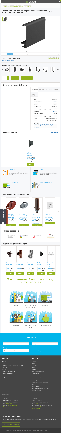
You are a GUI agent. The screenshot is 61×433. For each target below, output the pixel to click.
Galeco (55, 101)
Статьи (33, 384)
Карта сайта (35, 380)
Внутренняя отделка (7, 373)
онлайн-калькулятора (44, 185)
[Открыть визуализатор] (4, 216)
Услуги (33, 363)
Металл (55, 111)
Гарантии (34, 369)
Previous (2, 69)
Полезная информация (38, 371)
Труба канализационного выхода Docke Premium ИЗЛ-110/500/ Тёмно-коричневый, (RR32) (37, 215)
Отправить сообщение (13, 424)
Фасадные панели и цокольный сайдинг (12, 365)
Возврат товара (36, 386)
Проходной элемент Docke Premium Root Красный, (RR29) (11, 215)
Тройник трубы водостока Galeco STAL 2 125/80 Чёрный (40, 264)
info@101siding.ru (12, 405)
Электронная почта (8, 347)
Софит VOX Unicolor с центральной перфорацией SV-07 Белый (49, 215)
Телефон (34, 341)
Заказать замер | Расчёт (8, 60)
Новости (4, 361)
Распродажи (5, 377)
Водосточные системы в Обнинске (43, 125)
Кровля (4, 369)
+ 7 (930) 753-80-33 (39, 403)
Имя (4, 341)
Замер (16, 305)
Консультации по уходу (30, 326)
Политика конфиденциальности (40, 382)
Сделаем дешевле (45, 325)
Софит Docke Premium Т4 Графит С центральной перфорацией (30, 153)
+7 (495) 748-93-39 (10, 403)
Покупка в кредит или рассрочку (40, 388)
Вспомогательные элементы (9, 375)
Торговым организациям (38, 378)
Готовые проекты (36, 390)
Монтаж (16, 325)
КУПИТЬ (30, 164)
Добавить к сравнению (53, 11)
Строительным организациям (39, 377)
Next (58, 69)
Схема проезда (7, 406)
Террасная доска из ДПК (8, 371)
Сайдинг (4, 363)
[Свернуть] (8, 208)
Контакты (34, 375)
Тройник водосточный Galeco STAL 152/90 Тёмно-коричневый (20, 264)
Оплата (34, 367)
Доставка (45, 305)
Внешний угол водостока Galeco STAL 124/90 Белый (50, 264)
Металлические (27, 4)
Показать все (54, 132)
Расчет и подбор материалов (30, 306)
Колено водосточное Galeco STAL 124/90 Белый (30, 264)
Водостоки (18, 4)
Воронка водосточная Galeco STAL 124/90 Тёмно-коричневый (10, 264)
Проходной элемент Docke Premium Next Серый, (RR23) (23, 215)
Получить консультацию (45, 351)
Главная (5, 4)
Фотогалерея (35, 373)
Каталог (12, 4)
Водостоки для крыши (39, 124)
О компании (35, 361)
